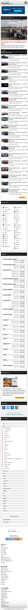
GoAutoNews (4, 593)
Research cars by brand (6, 571)
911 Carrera (5, 471)
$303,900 (18, 305)
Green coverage (4, 576)
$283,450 (19, 312)
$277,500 (19, 310)
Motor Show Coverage (6, 559)
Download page (20, 397)
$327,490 (18, 276)
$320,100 (18, 274)
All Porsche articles (6, 519)
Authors (2, 599)
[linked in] (12, 539)
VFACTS (3, 581)
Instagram (20, 414)
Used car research (5, 577)
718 (3, 423)
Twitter (13, 414)
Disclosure (3, 604)
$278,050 (19, 287)
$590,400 (19, 367)
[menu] (25, 3)
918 (3, 473)
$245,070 (18, 323)
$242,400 (19, 291)
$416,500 (19, 336)
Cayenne (4, 483)
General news (4, 579)
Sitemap (2, 562)
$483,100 (19, 363)
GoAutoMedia (4, 589)
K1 (3, 493)
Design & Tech (4, 596)
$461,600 (19, 361)
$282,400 (18, 302)
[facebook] (7, 539)
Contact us (3, 601)
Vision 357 (5, 510)
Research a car (4, 568)
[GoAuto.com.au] (6, 4)
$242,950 (19, 267)
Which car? (3, 572)
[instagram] (18, 539)
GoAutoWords (4, 597)
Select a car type (4, 569)
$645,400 (19, 326)
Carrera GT (5, 480)
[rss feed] (21, 539)
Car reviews (3, 549)
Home (2, 546)
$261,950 (19, 317)
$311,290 (18, 306)
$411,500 (19, 357)
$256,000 (19, 316)
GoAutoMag (3, 594)
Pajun (4, 503)
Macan (4, 495)
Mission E (5, 500)
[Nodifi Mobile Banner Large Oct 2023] (13, 13)
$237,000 (19, 266)
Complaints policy (5, 606)
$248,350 (19, 292)
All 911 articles (6, 522)
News (2, 556)
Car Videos (3, 551)
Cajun (4, 478)
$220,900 (19, 296)
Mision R (5, 498)
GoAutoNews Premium (6, 591)
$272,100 (19, 285)
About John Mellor (5, 602)
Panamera (5, 505)
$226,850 (19, 298)
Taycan (4, 508)
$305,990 (18, 273)
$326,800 (19, 330)
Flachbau (5, 490)
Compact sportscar (7, 488)
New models (3, 552)
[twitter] (9, 539)
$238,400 (18, 321)
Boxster (4, 476)
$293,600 (19, 280)
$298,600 (18, 271)
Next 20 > (3, 51)
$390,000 (19, 356)
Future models (4, 554)
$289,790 (18, 303)
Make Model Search (5, 557)
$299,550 (19, 281)
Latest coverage (4, 548)
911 (3, 426)
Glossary (3, 584)
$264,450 (19, 262)
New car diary (4, 574)
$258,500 (19, 260)
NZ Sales (3, 582)
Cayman (4, 485)
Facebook (8, 414)
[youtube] (15, 539)
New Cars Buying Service (6, 560)
